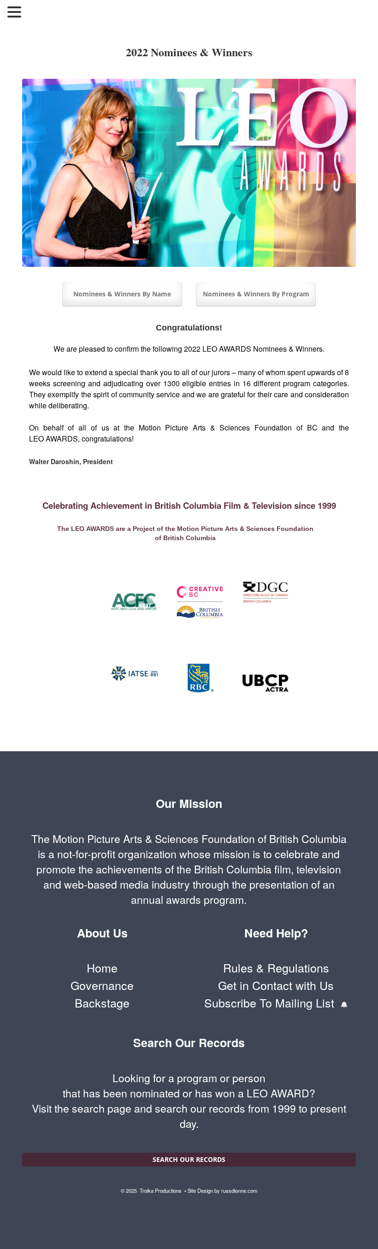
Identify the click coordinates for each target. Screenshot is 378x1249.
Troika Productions (161, 1190)
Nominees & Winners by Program (256, 293)
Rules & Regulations (276, 967)
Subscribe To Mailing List (272, 1002)
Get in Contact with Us (276, 985)
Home (102, 967)
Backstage (102, 1002)
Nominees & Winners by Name (122, 293)
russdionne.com (239, 1190)
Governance (102, 985)
